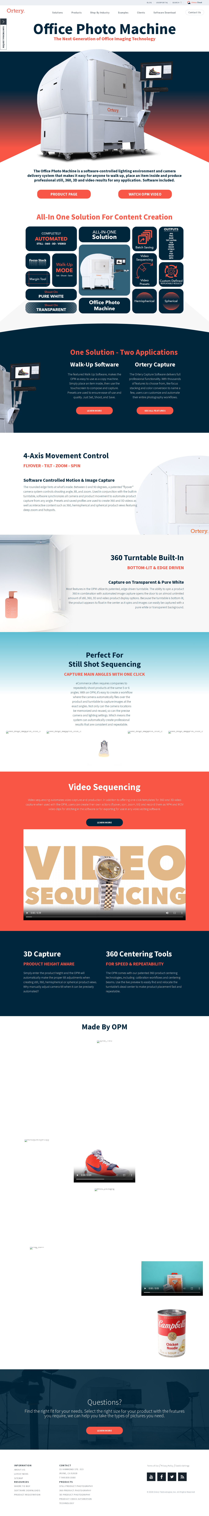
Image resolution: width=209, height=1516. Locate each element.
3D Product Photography (74, 1494)
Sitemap (18, 1478)
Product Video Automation (75, 1499)
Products (76, 12)
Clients (141, 12)
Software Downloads (27, 1490)
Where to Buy (22, 1486)
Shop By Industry (100, 12)
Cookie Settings (183, 1466)
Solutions (57, 12)
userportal (162, 2)
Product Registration (27, 1494)
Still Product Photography (76, 1486)
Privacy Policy (167, 1466)
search (176, 2)
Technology (66, 1503)
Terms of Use (153, 1466)
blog (149, 2)
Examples (123, 12)
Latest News (21, 1473)
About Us (19, 1469)
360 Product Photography (75, 1490)
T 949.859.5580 (67, 1477)
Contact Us (194, 12)
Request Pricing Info (3, 37)
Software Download (165, 12)
